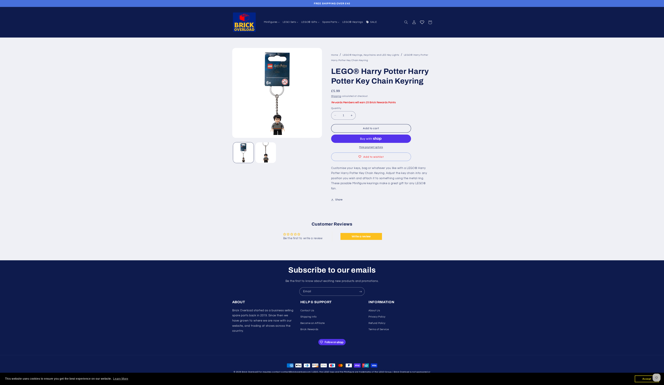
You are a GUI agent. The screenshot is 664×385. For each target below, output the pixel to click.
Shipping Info (308, 316)
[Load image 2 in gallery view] (265, 152)
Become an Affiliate (312, 323)
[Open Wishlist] (422, 22)
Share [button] (339, 199)
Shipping (336, 96)
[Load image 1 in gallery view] (243, 152)
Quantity (336, 108)
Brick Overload (249, 372)
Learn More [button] (120, 378)
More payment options (371, 147)
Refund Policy (376, 323)
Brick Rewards (309, 329)
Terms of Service (378, 329)
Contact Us (307, 310)
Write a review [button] (361, 236)
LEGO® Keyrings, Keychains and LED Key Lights (371, 55)
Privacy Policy (376, 316)
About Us (374, 310)
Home (334, 55)
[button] (406, 22)
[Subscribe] (361, 291)
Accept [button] (646, 378)
